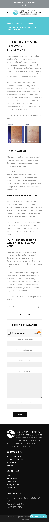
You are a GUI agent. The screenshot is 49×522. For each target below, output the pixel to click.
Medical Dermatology (15, 457)
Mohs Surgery (12, 462)
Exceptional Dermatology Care (18, 27)
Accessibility (11, 482)
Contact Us (11, 488)
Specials (10, 465)
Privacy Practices (13, 485)
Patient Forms (12, 479)
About (9, 476)
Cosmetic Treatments (15, 459)
